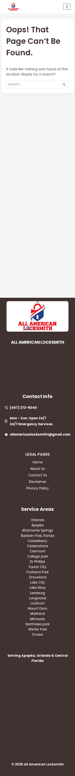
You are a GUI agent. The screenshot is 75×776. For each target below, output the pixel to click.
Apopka (37, 525)
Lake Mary (37, 587)
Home (37, 462)
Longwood (37, 598)
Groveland (37, 577)
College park (37, 556)
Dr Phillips (37, 561)
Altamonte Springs (37, 530)
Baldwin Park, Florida (37, 535)
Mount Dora (37, 608)
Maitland (37, 613)
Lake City (37, 582)
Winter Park (37, 629)
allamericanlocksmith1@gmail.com (40, 434)
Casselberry (37, 541)
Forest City (37, 567)
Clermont (37, 551)
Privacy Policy (37, 488)
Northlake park (37, 624)
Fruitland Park (37, 572)
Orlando (37, 520)
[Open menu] (66, 7)
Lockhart (38, 603)
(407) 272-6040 (23, 407)
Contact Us (37, 475)
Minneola (37, 619)
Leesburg (37, 593)
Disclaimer (37, 481)
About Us (37, 468)
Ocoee (37, 634)
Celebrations (37, 546)
